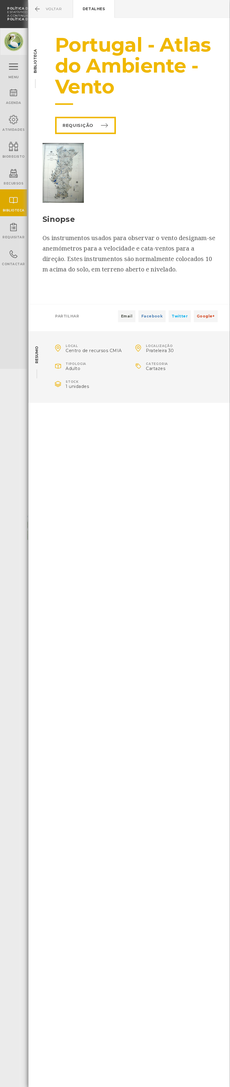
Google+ (206, 316)
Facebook (152, 316)
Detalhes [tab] (94, 9)
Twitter (180, 316)
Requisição (78, 125)
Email (126, 316)
